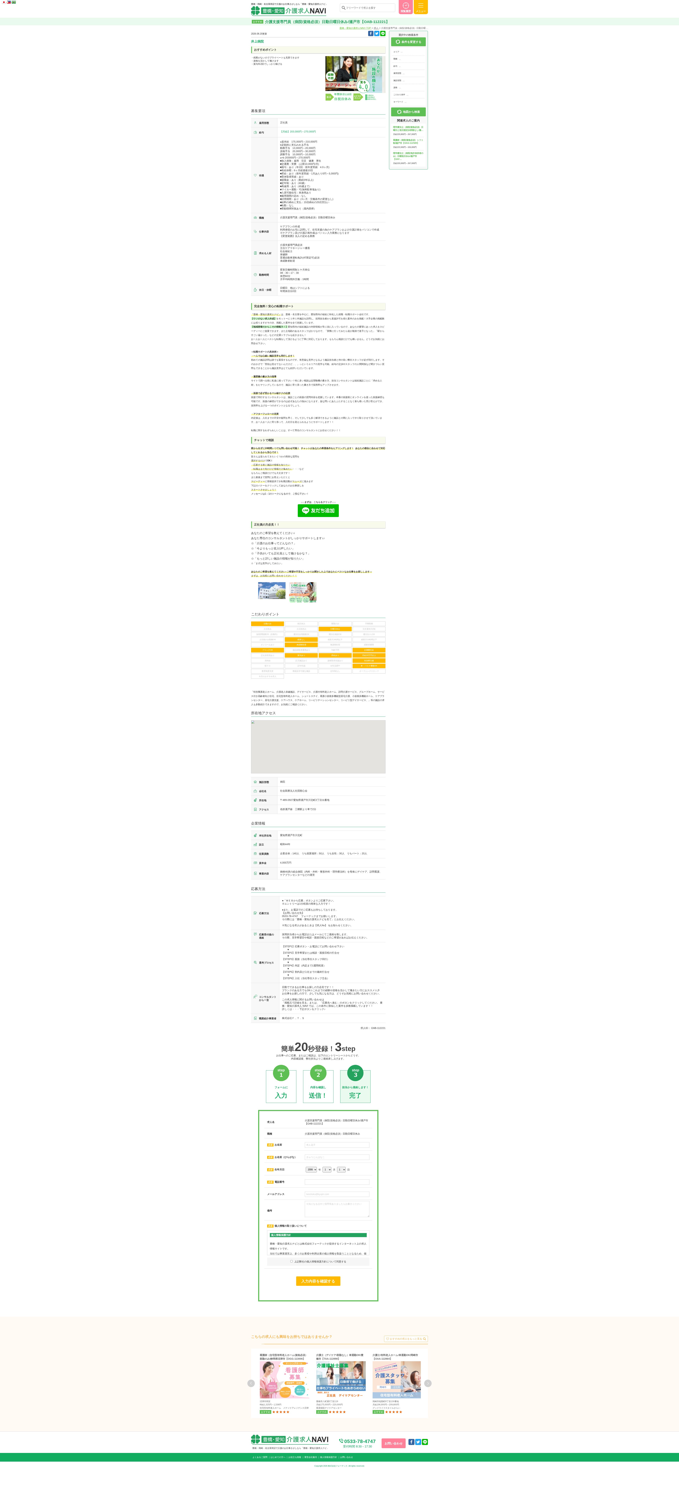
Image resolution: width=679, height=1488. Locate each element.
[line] (425, 1442)
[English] (9, 1)
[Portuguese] (14, 1)
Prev (251, 1383)
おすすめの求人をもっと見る (406, 1338)
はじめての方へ (278, 1457)
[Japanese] (4, 1)
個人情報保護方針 (328, 1457)
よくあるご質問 (260, 1457)
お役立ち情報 (294, 1457)
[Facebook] (370, 33)
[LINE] (382, 33)
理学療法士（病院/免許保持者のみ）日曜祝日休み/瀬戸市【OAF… (408, 156)
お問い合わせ (346, 1457)
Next (428, 1383)
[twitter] (376, 33)
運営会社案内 (310, 1457)
